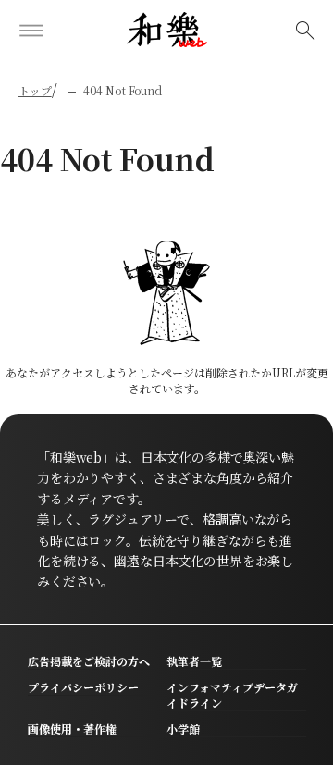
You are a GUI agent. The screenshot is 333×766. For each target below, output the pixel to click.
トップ (35, 90)
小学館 (183, 728)
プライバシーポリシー (83, 687)
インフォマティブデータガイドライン (232, 694)
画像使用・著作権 (72, 728)
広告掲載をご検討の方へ (89, 661)
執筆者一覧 (194, 661)
